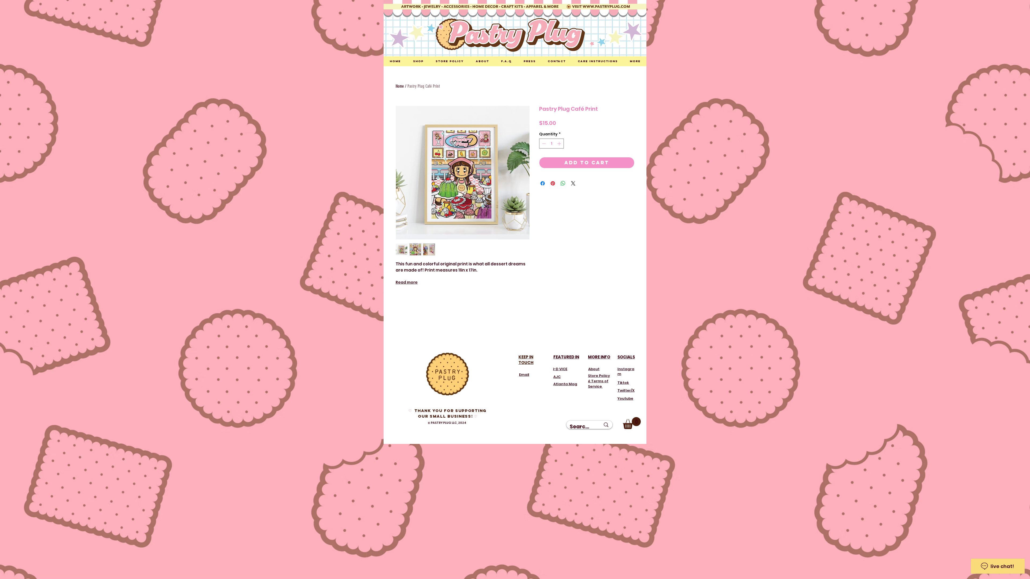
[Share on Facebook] (542, 183)
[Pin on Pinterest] (553, 183)
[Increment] (559, 143)
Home (400, 86)
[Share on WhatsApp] (563, 183)
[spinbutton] (551, 143)
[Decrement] (543, 143)
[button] (632, 423)
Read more (407, 282)
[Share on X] (573, 183)
